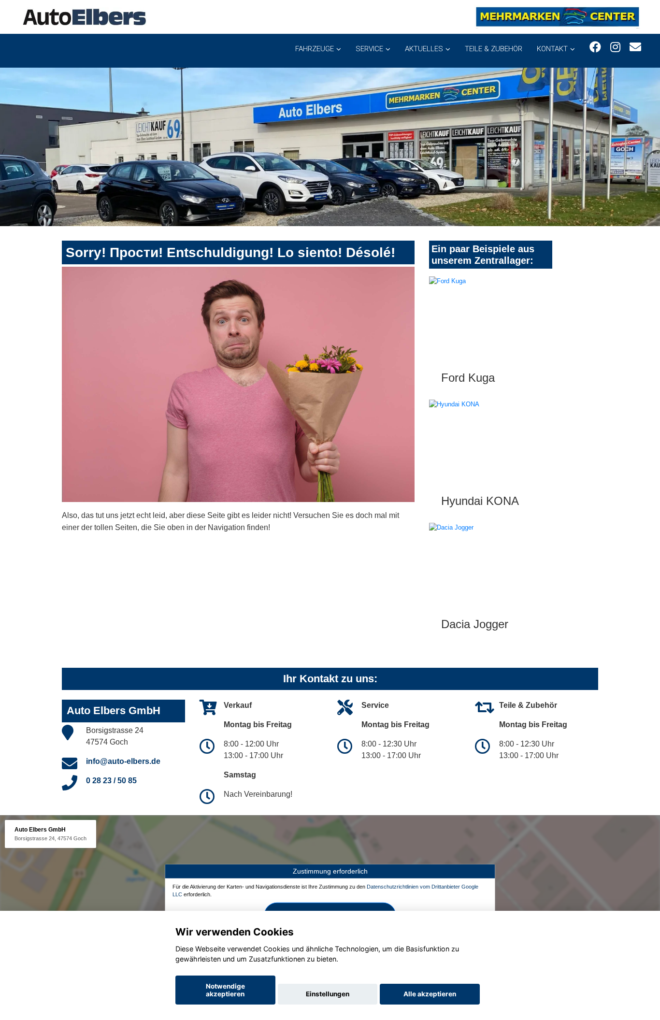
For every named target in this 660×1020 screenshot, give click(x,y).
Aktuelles (424, 48)
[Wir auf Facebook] (595, 47)
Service (369, 48)
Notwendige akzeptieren (225, 990)
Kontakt (552, 48)
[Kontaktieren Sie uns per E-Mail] (635, 47)
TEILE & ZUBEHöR (493, 48)
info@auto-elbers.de (123, 761)
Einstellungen (327, 994)
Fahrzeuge (314, 48)
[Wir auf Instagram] (615, 47)
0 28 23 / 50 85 (111, 780)
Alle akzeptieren (429, 994)
